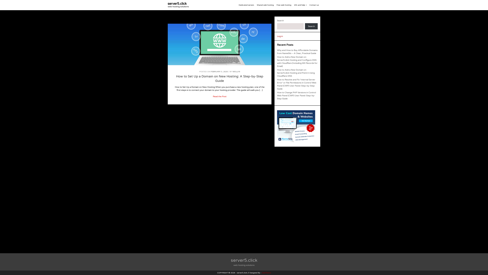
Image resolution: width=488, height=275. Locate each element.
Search (280, 20)
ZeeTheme (266, 273)
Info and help (299, 5)
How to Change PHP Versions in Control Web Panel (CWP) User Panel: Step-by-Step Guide (296, 95)
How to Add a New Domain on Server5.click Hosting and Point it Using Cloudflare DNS (296, 73)
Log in (280, 36)
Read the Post (220, 96)
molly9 (236, 72)
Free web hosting (284, 5)
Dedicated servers (246, 5)
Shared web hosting (265, 5)
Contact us (314, 5)
